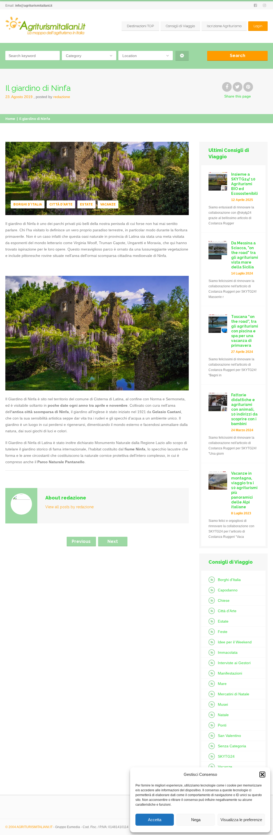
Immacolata (228, 652)
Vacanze (108, 204)
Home (10, 119)
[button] (262, 774)
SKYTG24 (226, 756)
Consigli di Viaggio (180, 26)
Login (258, 26)
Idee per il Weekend (235, 642)
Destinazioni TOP (140, 26)
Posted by (53, 97)
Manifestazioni (230, 673)
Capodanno (228, 590)
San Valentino (229, 735)
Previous (81, 541)
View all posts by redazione (69, 507)
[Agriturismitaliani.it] (46, 26)
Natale (223, 715)
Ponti (222, 725)
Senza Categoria (232, 746)
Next (112, 541)
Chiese (224, 600)
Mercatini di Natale (233, 694)
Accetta (154, 819)
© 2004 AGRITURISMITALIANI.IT (29, 827)
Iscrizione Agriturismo (224, 26)
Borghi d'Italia (27, 204)
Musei (223, 704)
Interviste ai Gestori (234, 663)
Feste (222, 632)
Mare (222, 683)
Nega (195, 819)
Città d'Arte (61, 204)
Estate (86, 204)
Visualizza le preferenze (241, 819)
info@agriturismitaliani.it (33, 5)
